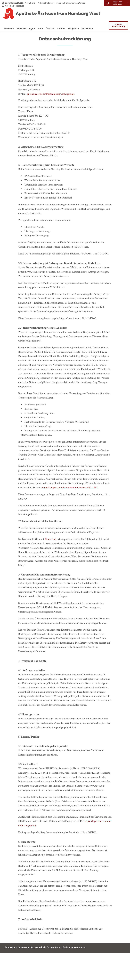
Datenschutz (11, 947)
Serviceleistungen (26, 28)
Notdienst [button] (87, 28)
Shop (40, 28)
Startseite (9, 28)
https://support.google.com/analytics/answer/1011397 (70, 487)
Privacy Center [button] (54, 947)
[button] (117, 3)
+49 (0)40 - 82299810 (14, 6)
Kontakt (61, 28)
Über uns (50, 28)
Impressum (24, 947)
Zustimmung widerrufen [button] (74, 947)
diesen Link (51, 539)
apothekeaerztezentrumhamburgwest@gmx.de (63, 3)
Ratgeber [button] (73, 28)
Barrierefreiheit (38, 947)
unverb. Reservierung (118, 25)
